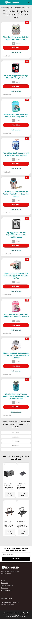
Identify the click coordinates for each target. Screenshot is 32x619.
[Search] (29, 2)
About (3, 580)
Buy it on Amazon (16, 52)
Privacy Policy (5, 583)
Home (3, 8)
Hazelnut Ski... (16, 445)
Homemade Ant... (16, 450)
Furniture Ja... (16, 441)
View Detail (16, 47)
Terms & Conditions (7, 585)
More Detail (7, 56)
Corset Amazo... (16, 432)
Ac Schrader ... (16, 437)
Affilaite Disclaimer (6, 590)
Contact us (4, 588)
